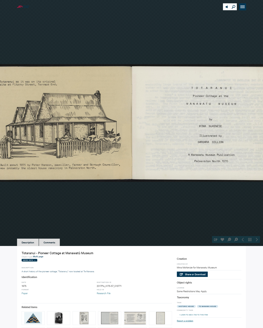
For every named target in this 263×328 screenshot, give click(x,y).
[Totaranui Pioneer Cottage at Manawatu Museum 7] (135, 318)
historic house (186, 306)
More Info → (29, 260)
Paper (25, 293)
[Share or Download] (215, 239)
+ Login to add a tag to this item (193, 315)
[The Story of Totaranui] (33, 318)
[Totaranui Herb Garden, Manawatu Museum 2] (109, 318)
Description (28, 242)
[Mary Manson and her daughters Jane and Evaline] (58, 318)
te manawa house (207, 306)
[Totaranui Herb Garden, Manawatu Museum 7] (160, 318)
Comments (49, 242)
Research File (103, 293)
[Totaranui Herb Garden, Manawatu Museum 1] (84, 318)
